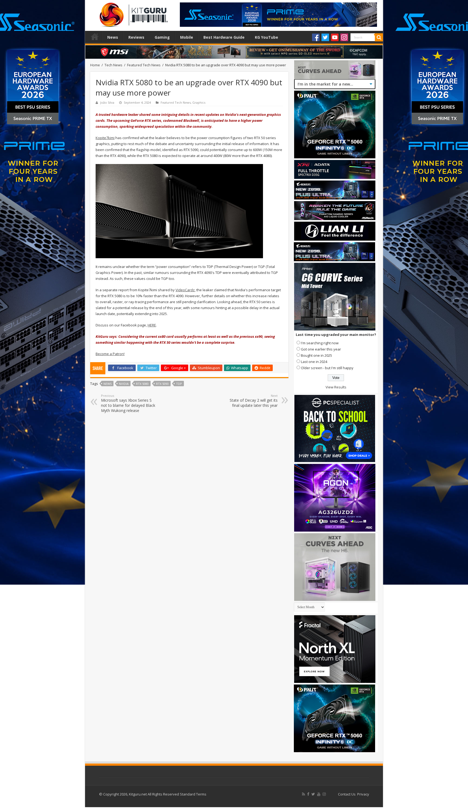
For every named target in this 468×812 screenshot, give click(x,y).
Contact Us (347, 794)
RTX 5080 (142, 384)
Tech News (113, 65)
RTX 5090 (162, 384)
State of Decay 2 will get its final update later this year (254, 401)
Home (95, 36)
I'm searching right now (320, 342)
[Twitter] (325, 37)
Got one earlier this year (321, 349)
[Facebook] (316, 37)
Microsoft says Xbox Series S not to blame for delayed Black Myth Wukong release (128, 403)
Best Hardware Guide (224, 37)
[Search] (379, 37)
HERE (152, 325)
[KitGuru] (132, 13)
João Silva (107, 102)
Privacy (363, 794)
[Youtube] (335, 37)
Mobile (186, 37)
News (112, 37)
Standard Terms (193, 794)
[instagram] (324, 794)
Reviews (136, 37)
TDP (179, 384)
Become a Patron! (110, 353)
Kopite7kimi (105, 137)
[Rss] (303, 794)
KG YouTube (266, 37)
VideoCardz (185, 289)
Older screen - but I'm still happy (327, 367)
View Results (336, 387)
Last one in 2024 (314, 361)
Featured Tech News (144, 65)
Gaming (162, 37)
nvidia (124, 384)
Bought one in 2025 (316, 355)
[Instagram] (344, 37)
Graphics (198, 102)
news (107, 384)
